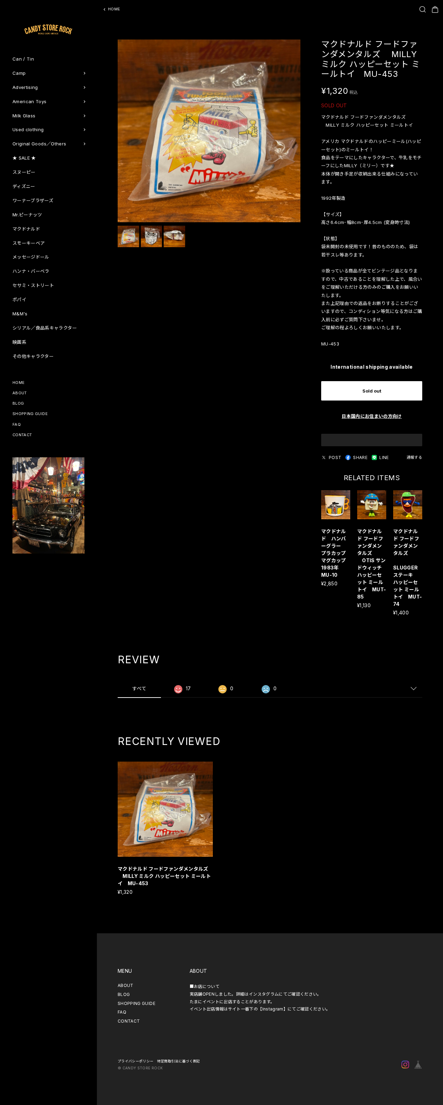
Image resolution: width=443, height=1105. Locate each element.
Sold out (371, 391)
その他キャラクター (33, 356)
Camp (19, 73)
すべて (139, 688)
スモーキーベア (28, 243)
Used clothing (28, 129)
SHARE (360, 457)
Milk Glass (24, 115)
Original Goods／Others (39, 143)
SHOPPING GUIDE (30, 413)
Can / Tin (23, 59)
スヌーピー (24, 172)
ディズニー (23, 186)
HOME (18, 382)
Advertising (25, 87)
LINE (384, 457)
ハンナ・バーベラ (30, 271)
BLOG (18, 403)
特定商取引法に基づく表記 (178, 1061)
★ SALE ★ (24, 158)
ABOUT (19, 392)
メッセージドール (30, 257)
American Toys (29, 101)
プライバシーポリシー (136, 1061)
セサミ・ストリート (33, 285)
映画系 (19, 342)
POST (335, 457)
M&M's (20, 313)
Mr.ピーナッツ (27, 214)
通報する (414, 457)
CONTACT (22, 434)
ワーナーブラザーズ (32, 200)
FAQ (16, 424)
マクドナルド (26, 229)
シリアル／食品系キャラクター (44, 328)
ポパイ (19, 299)
